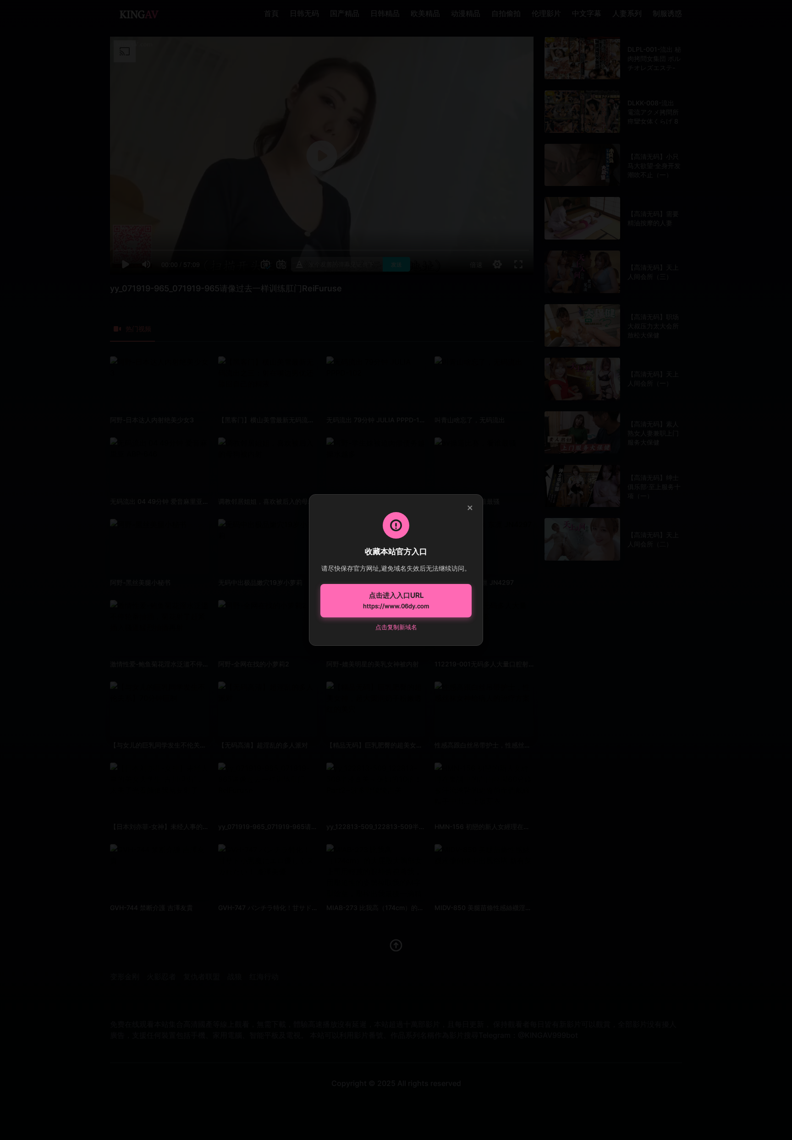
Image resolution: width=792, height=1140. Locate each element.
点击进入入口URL (396, 600)
